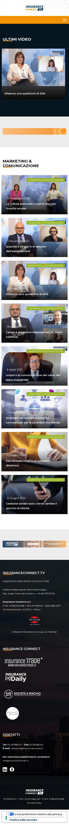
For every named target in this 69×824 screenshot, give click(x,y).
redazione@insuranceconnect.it (27, 748)
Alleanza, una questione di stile (24, 93)
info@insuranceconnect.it (16, 760)
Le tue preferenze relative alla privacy (37, 814)
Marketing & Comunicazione (45, 180)
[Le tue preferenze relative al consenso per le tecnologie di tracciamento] (6, 817)
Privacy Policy (34, 802)
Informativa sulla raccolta (20, 820)
